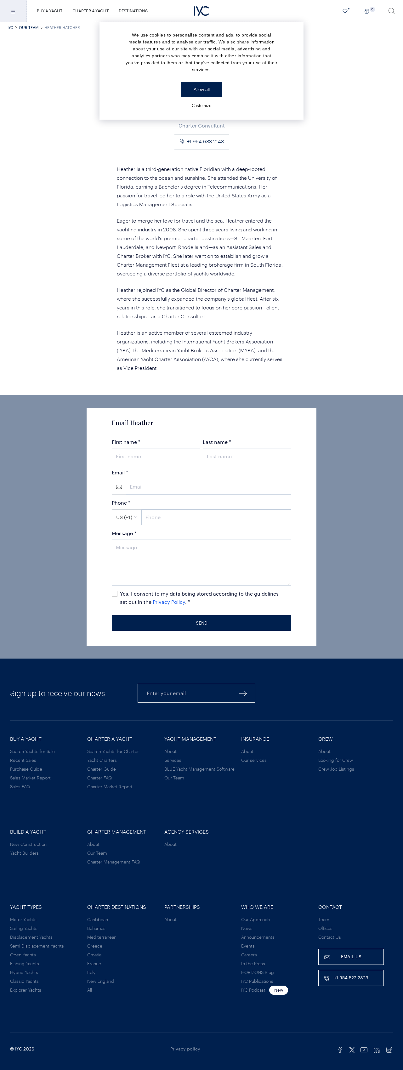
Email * (120, 472)
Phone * (121, 503)
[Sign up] (243, 693)
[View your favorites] (345, 11)
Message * (124, 533)
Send (201, 623)
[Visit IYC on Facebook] (340, 1049)
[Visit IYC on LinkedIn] (376, 1049)
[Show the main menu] (13, 11)
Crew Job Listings (336, 769)
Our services (254, 760)
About (170, 751)
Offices (325, 928)
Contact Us (329, 937)
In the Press (253, 963)
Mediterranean (101, 937)
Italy (91, 972)
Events (248, 945)
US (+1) (124, 517)
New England (100, 981)
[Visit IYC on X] (352, 1049)
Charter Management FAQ (113, 861)
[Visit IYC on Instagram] (389, 1049)
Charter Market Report (110, 786)
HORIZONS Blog (257, 972)
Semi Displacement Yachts (37, 945)
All (89, 990)
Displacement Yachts (31, 937)
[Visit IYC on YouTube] (364, 1049)
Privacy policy (185, 1048)
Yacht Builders (24, 853)
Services (172, 760)
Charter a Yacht (90, 10)
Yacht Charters (102, 760)
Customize (201, 105)
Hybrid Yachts (24, 972)
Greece (94, 945)
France (94, 963)
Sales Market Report (30, 777)
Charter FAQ (99, 777)
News (247, 928)
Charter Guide (101, 769)
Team (323, 919)
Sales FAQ (20, 786)
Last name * (217, 442)
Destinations (133, 10)
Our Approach (255, 919)
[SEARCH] (391, 11)
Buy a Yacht (49, 10)
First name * (126, 442)
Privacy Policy (169, 602)
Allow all (202, 89)
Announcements (258, 937)
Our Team (174, 777)
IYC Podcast (253, 990)
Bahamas (96, 928)
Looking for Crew (335, 760)
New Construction (28, 844)
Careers (249, 954)
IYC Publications (257, 981)
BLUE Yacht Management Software (199, 769)
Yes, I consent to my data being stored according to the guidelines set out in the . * (199, 598)
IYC (10, 27)
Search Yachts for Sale (32, 751)
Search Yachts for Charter (113, 751)
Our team (28, 27)
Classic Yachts (24, 981)
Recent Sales (23, 760)
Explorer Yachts (25, 990)
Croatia (94, 954)
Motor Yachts (23, 919)
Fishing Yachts (24, 963)
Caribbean (97, 919)
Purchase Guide (26, 769)
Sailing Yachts (23, 928)
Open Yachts (23, 954)
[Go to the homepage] (201, 11)
